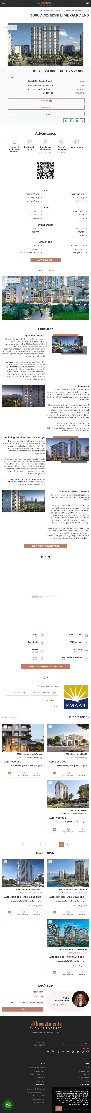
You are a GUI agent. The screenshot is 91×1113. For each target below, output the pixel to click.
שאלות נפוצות (84, 1071)
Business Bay (39, 1102)
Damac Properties (79, 966)
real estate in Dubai (33, 364)
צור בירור (46, 114)
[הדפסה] (71, 120)
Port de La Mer (39, 1099)
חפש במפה (41, 1078)
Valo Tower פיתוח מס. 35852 (29, 754)
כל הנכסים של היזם (9, 717)
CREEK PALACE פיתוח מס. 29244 (72, 889)
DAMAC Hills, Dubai (76, 953)
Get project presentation (45, 546)
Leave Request (45, 260)
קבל (58, 1108)
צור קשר (86, 1074)
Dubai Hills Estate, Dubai (29, 893)
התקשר (45, 107)
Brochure (81, 776)
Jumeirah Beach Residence (34, 1089)
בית (87, 1068)
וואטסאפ (44, 101)
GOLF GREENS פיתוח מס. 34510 (73, 949)
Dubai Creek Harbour (36, 1092)
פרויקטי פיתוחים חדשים (37, 1068)
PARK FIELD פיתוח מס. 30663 (29, 889)
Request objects (67, 776)
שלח (23, 1009)
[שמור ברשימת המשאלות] (50, 726)
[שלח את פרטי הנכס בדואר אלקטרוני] (65, 120)
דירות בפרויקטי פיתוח (37, 1074)
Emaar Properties (80, 906)
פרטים (55, 707)
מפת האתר (85, 1081)
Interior (41, 271)
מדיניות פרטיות (84, 1078)
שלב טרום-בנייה (39, 1071)
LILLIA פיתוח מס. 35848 (76, 754)
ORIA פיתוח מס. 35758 (77, 810)
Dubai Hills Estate (38, 1096)
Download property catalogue (45, 666)
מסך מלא (8, 27)
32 (29, 844)
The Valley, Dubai (77, 758)
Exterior (51, 271)
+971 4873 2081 (39, 1045)
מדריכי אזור (41, 1081)
